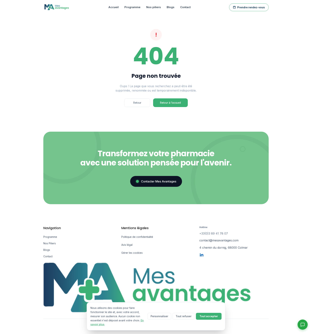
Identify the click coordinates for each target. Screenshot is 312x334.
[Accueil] (56, 7)
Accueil (113, 7)
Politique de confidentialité (137, 236)
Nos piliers (153, 7)
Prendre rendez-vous (251, 7)
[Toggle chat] (303, 325)
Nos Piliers (49, 243)
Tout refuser (183, 316)
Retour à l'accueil (170, 102)
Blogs (170, 7)
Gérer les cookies (132, 252)
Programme (132, 7)
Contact (185, 7)
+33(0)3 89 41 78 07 (213, 233)
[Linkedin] (201, 255)
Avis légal (127, 244)
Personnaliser (159, 316)
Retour (137, 102)
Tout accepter (209, 316)
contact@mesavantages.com (219, 240)
